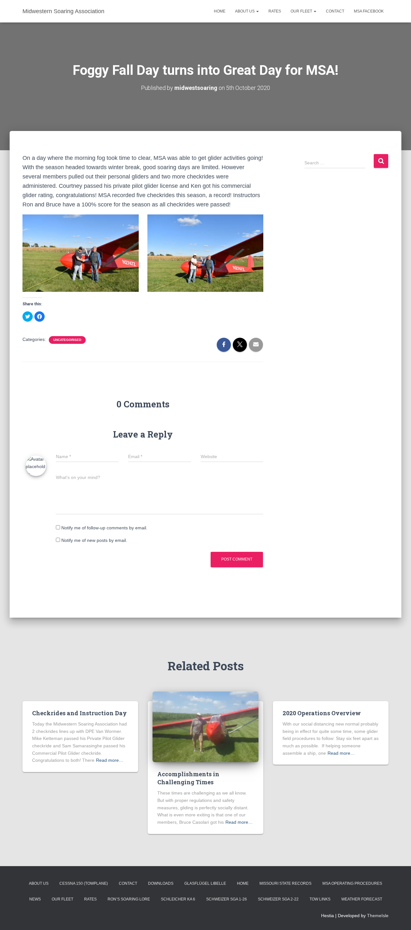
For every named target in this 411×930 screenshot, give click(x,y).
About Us (245, 11)
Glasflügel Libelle (205, 883)
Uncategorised (67, 340)
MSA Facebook (369, 11)
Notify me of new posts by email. (94, 540)
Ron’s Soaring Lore (129, 899)
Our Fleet (302, 11)
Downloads (160, 883)
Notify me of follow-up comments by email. (104, 527)
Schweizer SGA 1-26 (226, 899)
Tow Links (320, 899)
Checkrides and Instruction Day (79, 713)
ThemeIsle (378, 915)
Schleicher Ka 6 (178, 899)
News (35, 899)
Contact (335, 11)
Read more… (109, 760)
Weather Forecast (361, 899)
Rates (274, 11)
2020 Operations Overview (322, 713)
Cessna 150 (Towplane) (83, 883)
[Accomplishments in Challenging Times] (205, 726)
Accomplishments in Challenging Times (188, 778)
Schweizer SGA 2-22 (278, 899)
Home (219, 11)
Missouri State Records (285, 883)
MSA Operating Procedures (352, 883)
